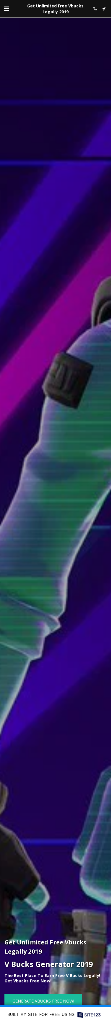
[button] (6, 8)
